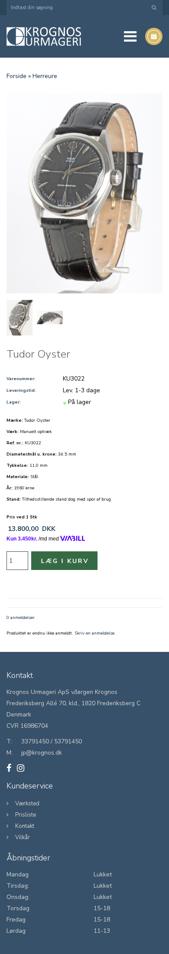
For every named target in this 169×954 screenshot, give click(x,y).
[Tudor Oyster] (84, 193)
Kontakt (24, 826)
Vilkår (22, 837)
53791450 (68, 741)
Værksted (27, 803)
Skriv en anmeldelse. (95, 633)
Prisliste (25, 815)
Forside (16, 76)
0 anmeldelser (20, 618)
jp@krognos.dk (41, 753)
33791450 (35, 741)
